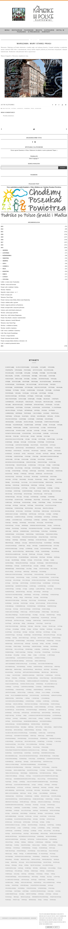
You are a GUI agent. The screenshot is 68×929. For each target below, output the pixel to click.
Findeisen (39, 684)
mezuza (27, 468)
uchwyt (56, 876)
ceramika (30, 623)
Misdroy (45, 491)
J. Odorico (35, 698)
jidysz (34, 545)
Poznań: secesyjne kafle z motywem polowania (12, 307)
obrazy (7, 436)
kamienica (20, 108)
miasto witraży (17, 551)
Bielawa (37, 508)
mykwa (22, 839)
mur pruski (35, 468)
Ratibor (7, 603)
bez (23, 623)
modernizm (17, 387)
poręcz (15, 436)
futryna (7, 807)
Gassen (38, 686)
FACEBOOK (29, 30)
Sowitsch (51, 462)
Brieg (52, 453)
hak (28, 629)
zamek (51, 479)
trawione (26, 646)
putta (19, 410)
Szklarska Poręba (10, 614)
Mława (38, 730)
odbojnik (41, 502)
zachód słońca (25, 565)
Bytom (29, 396)
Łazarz (7, 427)
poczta (52, 853)
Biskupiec (38, 669)
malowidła (47, 370)
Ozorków (40, 741)
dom (47, 465)
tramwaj (37, 479)
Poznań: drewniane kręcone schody (9, 338)
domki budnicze (37, 799)
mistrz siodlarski (55, 833)
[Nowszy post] (1, 129)
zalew (57, 891)
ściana (27, 407)
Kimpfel (57, 707)
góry (22, 629)
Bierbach (8, 669)
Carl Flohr (36, 413)
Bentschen (28, 508)
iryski (39, 813)
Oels (49, 525)
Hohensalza (9, 430)
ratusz (7, 505)
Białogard (8, 571)
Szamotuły (18, 499)
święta (29, 652)
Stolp (43, 410)
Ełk (27, 577)
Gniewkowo (19, 689)
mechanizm (34, 833)
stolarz (7, 646)
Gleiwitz (21, 419)
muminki (39, 836)
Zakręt (21, 781)
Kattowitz (45, 407)
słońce (45, 453)
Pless (35, 597)
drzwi (33, 375)
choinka (52, 793)
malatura (18, 468)
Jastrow (45, 701)
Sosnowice (35, 609)
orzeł (59, 845)
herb (49, 450)
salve (7, 470)
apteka (16, 416)
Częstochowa (33, 427)
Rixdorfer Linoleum (47, 753)
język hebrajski (10, 816)
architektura (6, 108)
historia (14, 108)
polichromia (56, 502)
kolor (41, 819)
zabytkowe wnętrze (21, 445)
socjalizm (51, 868)
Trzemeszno (32, 773)
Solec (15, 609)
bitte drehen (9, 790)
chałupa (38, 623)
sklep (33, 378)
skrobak (42, 868)
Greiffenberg (38, 689)
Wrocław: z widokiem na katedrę (9, 325)
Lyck (24, 589)
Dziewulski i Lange (10, 514)
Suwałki (7, 770)
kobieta (30, 398)
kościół (18, 476)
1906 (29, 655)
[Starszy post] (66, 129)
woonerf (20, 888)
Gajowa (15, 686)
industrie (23, 813)
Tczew (7, 537)
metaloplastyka (49, 635)
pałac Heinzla (41, 851)
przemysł (8, 643)
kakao (20, 816)
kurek (58, 825)
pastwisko (31, 851)
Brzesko (33, 571)
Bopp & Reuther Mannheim (30, 672)
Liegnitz (41, 393)
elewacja (21, 398)
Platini (19, 747)
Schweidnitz (25, 433)
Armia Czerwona (39, 660)
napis (33, 373)
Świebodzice (18, 508)
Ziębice (42, 450)
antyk (46, 784)
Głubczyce (54, 577)
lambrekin (8, 413)
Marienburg (9, 591)
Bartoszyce (47, 666)
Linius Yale (32, 718)
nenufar (52, 476)
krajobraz (40, 416)
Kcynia (50, 707)
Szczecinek (19, 534)
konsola (8, 822)
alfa (33, 784)
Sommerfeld (23, 531)
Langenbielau (16, 519)
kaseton (42, 816)
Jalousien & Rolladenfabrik (13, 701)
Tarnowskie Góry (51, 534)
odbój (54, 842)
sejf (41, 643)
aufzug (19, 787)
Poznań (26, 370)
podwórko (27, 108)
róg (20, 865)
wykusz (50, 888)
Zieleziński (53, 781)
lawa (32, 827)
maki (54, 548)
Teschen (25, 450)
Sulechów (8, 499)
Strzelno (36, 767)
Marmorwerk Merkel (30, 721)
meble (15, 442)
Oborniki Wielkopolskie (37, 525)
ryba (6, 865)
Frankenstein (43, 577)
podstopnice (39, 640)
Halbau (7, 580)
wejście (29, 505)
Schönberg (8, 761)
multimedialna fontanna (26, 836)
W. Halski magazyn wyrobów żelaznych (45, 776)
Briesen (25, 571)
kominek (8, 442)
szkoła (22, 505)
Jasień (38, 701)
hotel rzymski (54, 810)
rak (6, 862)
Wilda (33, 439)
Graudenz (48, 419)
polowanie (54, 856)
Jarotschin (23, 583)
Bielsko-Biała (17, 404)
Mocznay (8, 493)
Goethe (28, 689)
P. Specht (57, 741)
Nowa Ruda (8, 525)
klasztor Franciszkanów (22, 819)
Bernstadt (49, 482)
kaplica (28, 816)
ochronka (38, 842)
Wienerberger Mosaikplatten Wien (24, 779)
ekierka (38, 473)
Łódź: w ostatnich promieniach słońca (10, 343)
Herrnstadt (8, 698)
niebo (22, 842)
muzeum (34, 476)
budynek (41, 439)
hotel (34, 629)
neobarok (52, 839)
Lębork (44, 519)
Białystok (34, 445)
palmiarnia (42, 848)
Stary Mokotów (35, 761)
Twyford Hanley (45, 773)
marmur (26, 635)
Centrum (8, 456)
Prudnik (7, 450)
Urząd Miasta (43, 537)
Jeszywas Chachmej (30, 704)
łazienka (44, 649)
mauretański (36, 635)
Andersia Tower (39, 658)
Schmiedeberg (56, 528)
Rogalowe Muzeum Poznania (27, 755)
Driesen (33, 485)
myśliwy (30, 839)
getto (59, 626)
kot (23, 453)
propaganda (35, 859)
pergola (7, 853)
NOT (44, 730)
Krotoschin (8, 447)
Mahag (49, 589)
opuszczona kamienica (12, 554)
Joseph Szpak (54, 704)
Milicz (28, 591)
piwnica (31, 554)
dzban (33, 802)
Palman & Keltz (9, 744)
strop (26, 871)
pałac (24, 554)
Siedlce (7, 531)
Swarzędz (52, 531)
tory (52, 874)
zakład (50, 891)
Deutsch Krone (49, 574)
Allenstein (8, 407)
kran (24, 632)
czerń (36, 796)
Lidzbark (22, 718)
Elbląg (48, 485)
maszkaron (25, 502)
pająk (34, 848)
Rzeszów (40, 470)
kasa (35, 816)
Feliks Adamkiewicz (11, 684)
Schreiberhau (19, 606)
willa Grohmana (48, 882)
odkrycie (8, 845)
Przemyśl (54, 413)
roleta (41, 557)
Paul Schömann (31, 744)
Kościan (16, 712)
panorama (31, 442)
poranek (8, 859)
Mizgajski (47, 727)
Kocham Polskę (31, 709)
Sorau (7, 424)
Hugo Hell (25, 580)
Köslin (32, 459)
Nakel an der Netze (54, 519)
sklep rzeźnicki (44, 381)
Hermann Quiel (55, 695)
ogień (16, 845)
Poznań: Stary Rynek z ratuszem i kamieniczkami (13, 317)
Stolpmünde (41, 764)
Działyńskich (44, 678)
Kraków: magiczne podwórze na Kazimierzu (12, 305)
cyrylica (40, 465)
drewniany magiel (10, 802)
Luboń (47, 718)
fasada (27, 804)
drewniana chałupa (35, 542)
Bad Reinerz (20, 666)
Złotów (7, 623)
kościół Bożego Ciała (11, 825)
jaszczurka (48, 813)
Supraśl (43, 531)
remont (13, 862)
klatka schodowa (21, 367)
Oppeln (50, 430)
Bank (28, 666)
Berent (57, 666)
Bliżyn (46, 669)
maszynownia (16, 833)
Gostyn (24, 488)
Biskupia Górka (47, 508)
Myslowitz (17, 493)
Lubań (17, 589)
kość (23, 825)
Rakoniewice (17, 753)
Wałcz (41, 614)
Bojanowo (8, 672)
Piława (48, 744)
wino (58, 882)
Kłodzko (37, 422)
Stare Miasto (9, 465)
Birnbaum (17, 669)
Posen (41, 373)
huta (6, 813)
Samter (42, 496)
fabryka (7, 502)
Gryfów (47, 689)
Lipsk (39, 718)
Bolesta (17, 672)
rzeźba (56, 557)
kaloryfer (8, 468)
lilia (35, 548)
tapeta (24, 470)
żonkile (52, 899)
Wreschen (49, 470)
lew (44, 424)
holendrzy (43, 810)
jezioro (49, 629)
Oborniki (27, 594)
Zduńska (8, 620)
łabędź (36, 649)
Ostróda (8, 597)
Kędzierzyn (8, 586)
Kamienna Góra (19, 517)
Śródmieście (9, 568)
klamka (16, 453)
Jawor (55, 514)
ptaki (38, 398)
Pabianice (27, 597)
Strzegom (45, 612)
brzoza (22, 793)
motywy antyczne (43, 637)
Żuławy (37, 652)
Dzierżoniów (17, 456)
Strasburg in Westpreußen (13, 767)
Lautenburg (56, 715)
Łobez (42, 565)
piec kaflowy (30, 384)
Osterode (44, 594)
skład (47, 643)
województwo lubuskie (38, 885)
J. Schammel (44, 698)
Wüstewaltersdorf (22, 617)
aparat (54, 784)
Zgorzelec (31, 465)
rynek (14, 505)
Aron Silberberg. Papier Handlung (15, 663)
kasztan (7, 632)
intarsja (31, 813)
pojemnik (35, 856)
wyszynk (8, 891)
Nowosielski (21, 738)
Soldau (7, 609)
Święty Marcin (19, 652)
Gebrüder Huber (48, 686)
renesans (33, 557)
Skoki (25, 761)
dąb (60, 499)
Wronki (30, 540)
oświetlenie (55, 637)
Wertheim (27, 499)
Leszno (36, 430)
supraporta (15, 470)
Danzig (25, 393)
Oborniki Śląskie (54, 738)
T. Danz (42, 770)
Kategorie (49, 30)
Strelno (27, 767)
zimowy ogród (30, 894)
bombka (53, 790)
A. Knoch (41, 655)
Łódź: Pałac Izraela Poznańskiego (9, 333)
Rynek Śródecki (44, 755)
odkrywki (45, 468)
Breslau (17, 378)
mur (33, 502)
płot (56, 416)
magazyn (46, 830)
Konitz (29, 517)
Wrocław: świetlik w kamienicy (9, 328)
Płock (25, 496)
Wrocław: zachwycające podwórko (9, 312)
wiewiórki (53, 646)
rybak (13, 865)
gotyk (7, 629)
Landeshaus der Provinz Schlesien (39, 715)
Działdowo (19, 577)
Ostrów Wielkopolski (50, 422)
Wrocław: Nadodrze (6, 289)
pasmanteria (20, 851)
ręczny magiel (35, 865)
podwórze (8, 393)
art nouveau (42, 384)
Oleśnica (56, 525)
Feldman (52, 681)
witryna (32, 470)
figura (35, 804)
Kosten (50, 709)
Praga (33, 108)
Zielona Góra (9, 410)
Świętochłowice (55, 897)
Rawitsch (23, 603)
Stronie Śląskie (33, 612)
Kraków (24, 381)
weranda (50, 879)
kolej (34, 819)
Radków (7, 753)
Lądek (31, 589)
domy (56, 799)
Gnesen (27, 456)
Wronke (22, 540)
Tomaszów (15, 537)
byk (34, 793)
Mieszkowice (19, 591)
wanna (33, 879)
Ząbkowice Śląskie (48, 620)
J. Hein (26, 698)
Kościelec (25, 712)
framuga (51, 626)
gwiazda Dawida (10, 545)
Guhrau (29, 692)
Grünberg (27, 410)
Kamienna (8, 517)
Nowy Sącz (47, 493)
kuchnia (46, 632)
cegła (24, 542)
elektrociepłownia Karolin (13, 804)
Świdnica (16, 427)
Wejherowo (50, 614)
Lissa (26, 439)
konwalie (26, 822)
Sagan (46, 528)
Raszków (35, 753)
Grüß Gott (20, 692)
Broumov (53, 672)
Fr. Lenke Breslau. (50, 684)
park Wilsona (9, 851)
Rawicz (15, 603)
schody (51, 375)
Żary (24, 427)
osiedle (7, 848)
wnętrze (7, 370)
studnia (48, 404)
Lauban (50, 586)
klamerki (8, 819)
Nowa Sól (40, 459)
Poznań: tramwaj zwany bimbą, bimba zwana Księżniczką (15, 300)
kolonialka (47, 473)
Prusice (23, 600)
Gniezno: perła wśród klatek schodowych (11, 310)
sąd (51, 560)
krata (31, 632)
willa (7, 404)
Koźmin (54, 517)
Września (58, 470)
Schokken (22, 758)
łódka (49, 565)
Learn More (49, 927)
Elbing (41, 485)
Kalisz (45, 413)
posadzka (8, 373)
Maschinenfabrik (45, 721)
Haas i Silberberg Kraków (18, 695)
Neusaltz (30, 522)
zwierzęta (8, 508)
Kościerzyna (35, 712)
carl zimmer (42, 793)
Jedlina (7, 704)
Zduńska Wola (18, 620)
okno (49, 393)
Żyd (35, 568)
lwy (39, 830)
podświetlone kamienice (22, 856)
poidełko (49, 640)
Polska (57, 447)
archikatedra (9, 787)
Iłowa (7, 583)
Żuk (39, 899)
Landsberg (8, 401)
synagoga (37, 560)
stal (59, 868)
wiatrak (39, 563)
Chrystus (39, 675)
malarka (55, 830)
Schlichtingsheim (10, 758)
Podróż (49, 459)
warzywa (41, 879)
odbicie (47, 842)
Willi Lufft (41, 779)
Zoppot (37, 424)
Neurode (22, 522)
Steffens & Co (47, 761)
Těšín (54, 773)
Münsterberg (30, 447)
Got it (56, 927)
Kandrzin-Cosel (35, 583)
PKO (15, 597)
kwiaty (18, 373)
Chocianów (27, 574)
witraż (50, 367)
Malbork (57, 589)
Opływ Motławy (29, 741)
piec (22, 390)
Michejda (44, 724)
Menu (7, 30)
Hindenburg (51, 427)
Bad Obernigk (9, 666)
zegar (21, 894)
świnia (24, 899)
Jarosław (8, 459)
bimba (17, 542)
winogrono (38, 505)
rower (49, 557)
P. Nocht (48, 741)
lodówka (8, 830)
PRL (20, 597)
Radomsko (34, 496)
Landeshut (41, 586)
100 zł (22, 655)
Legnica (33, 393)
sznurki (30, 874)
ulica (55, 404)
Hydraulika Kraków (38, 580)
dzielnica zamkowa (43, 802)
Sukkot (53, 767)
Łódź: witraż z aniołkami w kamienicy (10, 330)
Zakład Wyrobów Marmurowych (37, 781)
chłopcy (47, 623)
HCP (6, 695)
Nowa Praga (37, 493)
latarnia (25, 827)
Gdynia (52, 445)
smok (22, 560)
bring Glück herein (11, 793)
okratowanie (25, 845)
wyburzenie (41, 888)
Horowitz (18, 698)
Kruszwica (55, 712)
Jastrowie (54, 701)
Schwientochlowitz (52, 758)
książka (41, 825)
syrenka (8, 874)
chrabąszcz (8, 796)
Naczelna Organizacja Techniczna (15, 732)
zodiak (40, 894)
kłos (53, 632)
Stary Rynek (34, 531)
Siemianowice (30, 462)
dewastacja (44, 796)
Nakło (7, 522)
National (8, 735)
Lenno (14, 718)
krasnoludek (32, 825)
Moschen (36, 591)
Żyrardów (45, 652)
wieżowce (8, 649)
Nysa (16, 525)
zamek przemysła (10, 894)
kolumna (16, 632)
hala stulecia (25, 810)
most (13, 637)
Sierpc (15, 531)
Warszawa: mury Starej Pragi (8, 323)
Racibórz (50, 600)
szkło (17, 393)
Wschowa (34, 450)
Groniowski (40, 488)
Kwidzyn (16, 491)
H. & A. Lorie (45, 692)
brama (58, 387)
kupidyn (50, 825)
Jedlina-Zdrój (17, 704)
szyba (45, 560)
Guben (49, 488)
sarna (20, 868)
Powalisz (44, 747)
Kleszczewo (19, 709)
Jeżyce (16, 459)
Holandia (16, 580)
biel (56, 787)
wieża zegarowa (25, 882)
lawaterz (40, 827)
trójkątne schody (20, 563)
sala (6, 560)
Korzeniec (42, 709)
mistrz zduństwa (10, 836)
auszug (27, 787)
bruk (15, 473)
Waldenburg (17, 424)
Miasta (39, 30)
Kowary (46, 517)
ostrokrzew (25, 848)
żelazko (7, 655)
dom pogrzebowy (24, 799)
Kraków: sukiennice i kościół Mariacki (10, 320)
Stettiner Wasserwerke (27, 764)
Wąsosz (7, 781)
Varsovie (52, 537)
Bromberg (56, 381)
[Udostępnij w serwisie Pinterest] (65, 105)
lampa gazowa (9, 827)
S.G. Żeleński (55, 407)
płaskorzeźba (23, 557)
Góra (37, 692)
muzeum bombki (50, 836)
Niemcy (32, 735)
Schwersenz (30, 606)
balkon (24, 416)
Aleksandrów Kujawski (24, 658)
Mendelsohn (35, 724)
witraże (17, 370)
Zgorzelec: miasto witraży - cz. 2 (9, 292)
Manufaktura (16, 721)
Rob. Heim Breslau (10, 755)
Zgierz (28, 620)
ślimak (7, 899)
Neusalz (39, 522)
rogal (21, 862)
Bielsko (45, 398)
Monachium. (17, 730)
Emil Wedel (8, 681)
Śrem (6, 482)
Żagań (28, 568)
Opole (43, 430)
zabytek (16, 891)
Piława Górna (9, 747)
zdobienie (28, 649)
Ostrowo (48, 447)
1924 (34, 655)
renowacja (24, 436)
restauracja (18, 643)
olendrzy (51, 845)
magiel (19, 635)
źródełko (32, 899)
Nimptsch (49, 735)
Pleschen (14, 528)
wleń (6, 885)
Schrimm (50, 496)
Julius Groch (9, 707)
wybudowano (31, 888)
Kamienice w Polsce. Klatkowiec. (21, 918)
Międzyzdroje (55, 491)
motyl (32, 637)
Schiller (54, 755)
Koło (57, 709)
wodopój (14, 885)
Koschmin (37, 517)
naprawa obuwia (41, 839)
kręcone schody (39, 387)
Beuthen (21, 396)
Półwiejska (41, 600)
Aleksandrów (9, 658)
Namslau (41, 732)
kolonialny (9, 476)
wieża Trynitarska (50, 563)
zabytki (24, 891)
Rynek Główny (51, 603)
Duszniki (21, 678)
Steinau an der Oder (11, 764)
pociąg (39, 554)
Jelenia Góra (27, 422)
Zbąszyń (36, 499)
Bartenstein (37, 666)
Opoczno (35, 594)
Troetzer (23, 773)
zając (35, 565)
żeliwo (47, 390)
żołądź (16, 655)
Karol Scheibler (39, 707)
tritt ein (34, 876)
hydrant (14, 813)
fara (43, 626)
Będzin (7, 485)
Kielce (29, 430)
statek (54, 643)
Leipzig (7, 718)
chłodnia (19, 796)
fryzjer (55, 542)
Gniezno (38, 419)
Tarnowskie (39, 534)
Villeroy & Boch (24, 614)
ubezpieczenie (36, 646)
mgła (58, 635)
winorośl (8, 565)
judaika (39, 390)
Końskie (7, 712)
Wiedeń (14, 540)
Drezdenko (24, 485)
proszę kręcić (46, 859)
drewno (33, 381)
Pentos (41, 744)
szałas (16, 874)
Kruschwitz (45, 712)
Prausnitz (43, 597)
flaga (42, 804)
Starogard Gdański (11, 612)
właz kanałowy (50, 505)
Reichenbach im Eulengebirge (14, 462)
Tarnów (7, 416)
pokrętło (44, 856)
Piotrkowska (9, 496)
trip (45, 479)
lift (48, 827)
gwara (16, 810)
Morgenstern (29, 730)
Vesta (27, 776)
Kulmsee (7, 491)
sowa (29, 560)
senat (34, 868)
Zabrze (45, 433)
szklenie (22, 479)
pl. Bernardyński (30, 853)
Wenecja (7, 779)
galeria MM (25, 807)
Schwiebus (40, 758)
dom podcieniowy (10, 799)
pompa (46, 554)
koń (47, 822)
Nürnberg (43, 738)
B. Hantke (32, 663)
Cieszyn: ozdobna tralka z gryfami (9, 302)
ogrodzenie (44, 551)
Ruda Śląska (40, 603)
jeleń (56, 813)
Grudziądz (8, 422)
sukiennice (49, 871)
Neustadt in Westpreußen (13, 594)
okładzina (54, 551)
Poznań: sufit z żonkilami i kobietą (9, 287)
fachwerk (47, 542)
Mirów (30, 727)
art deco (15, 623)
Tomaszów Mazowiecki (28, 537)
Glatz (42, 427)
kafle (41, 367)
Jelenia (18, 422)
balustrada (50, 373)
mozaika (30, 453)
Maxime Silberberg (22, 724)
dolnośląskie (55, 796)
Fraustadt (43, 445)
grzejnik (8, 810)
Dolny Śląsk (9, 577)
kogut (56, 545)
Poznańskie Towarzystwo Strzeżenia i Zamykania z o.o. (21, 750)
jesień (41, 629)
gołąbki (15, 629)
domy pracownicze (11, 626)
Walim (34, 614)
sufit (16, 375)
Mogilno (8, 730)
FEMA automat (19, 681)
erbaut (37, 626)
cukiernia (28, 796)
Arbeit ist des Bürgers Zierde (14, 660)
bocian (36, 790)
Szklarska (54, 612)
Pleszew (23, 528)
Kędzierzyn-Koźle (20, 586)
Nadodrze (32, 732)
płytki (15, 390)
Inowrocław (19, 430)
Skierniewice (51, 606)
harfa (35, 810)
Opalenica (18, 741)
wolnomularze (10, 888)
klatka (59, 439)
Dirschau (44, 511)
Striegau (23, 612)
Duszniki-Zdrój (32, 678)
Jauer (48, 514)
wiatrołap (8, 882)
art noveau (36, 370)
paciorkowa (9, 640)
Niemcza (40, 735)
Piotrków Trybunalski (12, 433)
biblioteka (8, 542)
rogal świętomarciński (33, 862)
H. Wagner (55, 692)
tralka (37, 401)
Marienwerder (26, 491)
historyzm (50, 439)
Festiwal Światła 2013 (26, 684)
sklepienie (15, 560)
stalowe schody (10, 419)
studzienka (49, 442)
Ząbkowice (36, 620)
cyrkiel (22, 473)
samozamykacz (10, 868)
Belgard (53, 568)
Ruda (31, 603)
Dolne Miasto (55, 511)
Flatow (34, 577)
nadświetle (43, 476)
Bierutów (58, 482)
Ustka (21, 776)
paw (48, 502)
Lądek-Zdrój (39, 589)
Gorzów (54, 398)
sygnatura (8, 445)
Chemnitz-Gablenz (27, 675)
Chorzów (27, 404)
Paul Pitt (20, 744)
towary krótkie (10, 876)
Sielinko (17, 761)
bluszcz (28, 790)
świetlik (26, 413)
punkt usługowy (10, 557)
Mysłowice (27, 493)
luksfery (17, 830)
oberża (30, 842)
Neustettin (48, 522)
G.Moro (7, 686)
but (29, 793)
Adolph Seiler (43, 568)
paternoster (19, 640)
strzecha (33, 871)
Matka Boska (9, 724)
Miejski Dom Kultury (11, 727)
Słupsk (51, 410)
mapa (6, 833)
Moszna (44, 591)
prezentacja (24, 859)
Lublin (57, 401)
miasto (7, 551)
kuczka (26, 476)
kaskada (51, 816)
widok (45, 646)
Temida (58, 770)
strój (41, 871)
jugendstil (25, 375)
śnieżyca (15, 899)
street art (17, 646)
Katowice (35, 407)
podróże (40, 442)
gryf (31, 416)
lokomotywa (9, 635)
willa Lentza (18, 649)
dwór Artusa (24, 802)
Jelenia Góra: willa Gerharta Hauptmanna (11, 315)
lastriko (28, 548)
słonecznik (8, 563)
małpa (25, 833)
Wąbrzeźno (34, 617)
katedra (7, 453)
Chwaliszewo (38, 574)
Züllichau (45, 499)
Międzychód (57, 727)
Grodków (23, 514)
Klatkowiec (8, 384)
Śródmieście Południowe (39, 897)
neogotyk (8, 842)
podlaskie (30, 640)
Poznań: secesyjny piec (6, 294)
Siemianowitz (42, 462)
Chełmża (15, 485)
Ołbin (7, 528)
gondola (49, 807)
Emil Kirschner (55, 678)
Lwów (7, 721)
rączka (34, 643)
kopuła (34, 822)
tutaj (27, 56)
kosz (41, 822)
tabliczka (28, 401)
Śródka (53, 649)
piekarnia (54, 468)
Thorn (7, 390)
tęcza (48, 876)
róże (25, 865)
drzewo (22, 626)
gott (57, 807)
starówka (8, 871)
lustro (33, 830)
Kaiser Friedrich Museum (23, 707)
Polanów (27, 747)
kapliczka (53, 433)
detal (26, 373)
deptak (30, 473)
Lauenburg (27, 519)
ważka (32, 563)
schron (27, 868)
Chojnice (27, 511)
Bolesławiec (9, 511)
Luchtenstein (56, 718)
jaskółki (56, 450)
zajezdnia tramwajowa (37, 891)
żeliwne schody (10, 396)
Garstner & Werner (26, 686)
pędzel (56, 859)
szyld (37, 453)
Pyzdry (51, 750)
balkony (8, 473)
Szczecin (7, 387)
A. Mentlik (50, 655)
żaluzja (23, 482)
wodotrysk (23, 885)
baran (43, 787)
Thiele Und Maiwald (11, 773)
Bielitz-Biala (47, 401)
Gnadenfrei (8, 689)
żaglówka (55, 652)
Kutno (18, 715)
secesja (33, 367)
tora (46, 874)
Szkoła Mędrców (19, 770)
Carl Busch (15, 675)
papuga (51, 848)
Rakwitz (27, 753)
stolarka (19, 401)
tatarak (38, 874)
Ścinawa (7, 897)
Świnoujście (19, 568)
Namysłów (50, 732)
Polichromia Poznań (35, 528)
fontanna (50, 804)
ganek (34, 807)
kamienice (30, 390)
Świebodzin (8, 652)
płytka (51, 424)
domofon (48, 799)
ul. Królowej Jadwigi (11, 879)
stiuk (58, 424)
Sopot (36, 410)
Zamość (50, 540)
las (18, 827)
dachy (53, 499)
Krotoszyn (19, 447)
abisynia (8, 784)
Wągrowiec (44, 617)
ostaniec (15, 848)
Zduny (53, 617)
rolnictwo (46, 862)
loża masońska (45, 548)
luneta (25, 830)
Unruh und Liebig (10, 776)
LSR (24, 715)
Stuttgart (45, 767)
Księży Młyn (9, 715)
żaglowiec (15, 482)
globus (41, 807)
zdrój (58, 479)
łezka (55, 894)
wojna (50, 885)
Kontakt (46, 32)
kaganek (57, 629)
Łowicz (48, 894)
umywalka (24, 879)
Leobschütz (8, 589)
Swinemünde (9, 534)
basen (50, 787)
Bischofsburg (27, 669)
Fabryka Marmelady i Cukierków (37, 681)
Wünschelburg (51, 779)
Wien (58, 614)
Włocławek (36, 433)
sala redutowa (47, 865)
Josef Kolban (43, 704)
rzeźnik (18, 413)
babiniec (35, 787)
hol (28, 545)
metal (49, 416)
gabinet (16, 807)
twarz (42, 876)
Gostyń (31, 488)
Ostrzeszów (53, 594)
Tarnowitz (29, 534)
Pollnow (35, 747)
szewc (23, 874)
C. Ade (7, 675)
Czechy (57, 675)
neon (16, 842)
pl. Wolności (42, 853)
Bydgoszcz (15, 381)
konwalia (17, 822)
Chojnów (36, 511)
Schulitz (31, 758)
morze (7, 637)
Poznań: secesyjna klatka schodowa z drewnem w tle (14, 341)
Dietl (6, 678)
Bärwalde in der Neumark (13, 574)
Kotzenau (55, 583)
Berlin (38, 436)
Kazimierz (46, 583)
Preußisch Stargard (11, 600)
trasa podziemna (23, 876)
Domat (14, 678)
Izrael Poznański (53, 580)
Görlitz (34, 456)
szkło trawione (10, 398)
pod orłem (8, 856)
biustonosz (19, 790)
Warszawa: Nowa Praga (7, 297)
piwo (20, 853)
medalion (43, 833)
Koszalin (24, 459)
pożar (15, 859)
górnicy (21, 545)
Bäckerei (42, 571)
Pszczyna (32, 600)
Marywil (36, 491)
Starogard (45, 609)
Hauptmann (44, 695)
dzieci (29, 626)
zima (32, 436)
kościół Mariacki (10, 548)
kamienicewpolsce (44, 545)
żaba (45, 899)
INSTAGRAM (17, 30)
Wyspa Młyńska (40, 540)
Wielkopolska (20, 465)
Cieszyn (46, 436)
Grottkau (32, 514)
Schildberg (8, 606)
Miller (23, 727)
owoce (7, 479)
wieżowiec (37, 882)
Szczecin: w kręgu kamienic (8, 335)
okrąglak (35, 845)
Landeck (32, 586)
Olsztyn (18, 407)
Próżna (43, 750)
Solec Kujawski (24, 609)
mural (23, 442)
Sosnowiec (17, 450)
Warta (7, 540)
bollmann (45, 790)
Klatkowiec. (9, 709)
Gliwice (30, 419)
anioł (39, 784)
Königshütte (38, 404)
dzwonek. (56, 802)
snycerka (28, 387)
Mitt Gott (38, 727)
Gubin (56, 488)
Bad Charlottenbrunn (45, 663)
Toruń (52, 384)
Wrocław (42, 375)
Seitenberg (41, 606)
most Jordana (23, 637)
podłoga (38, 396)
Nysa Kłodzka (32, 738)
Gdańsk (55, 390)
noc (37, 551)
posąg (57, 640)
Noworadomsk (9, 738)
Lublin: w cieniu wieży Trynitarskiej (10, 282)
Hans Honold (34, 695)
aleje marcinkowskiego (21, 784)
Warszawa (38, 108)
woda (16, 565)
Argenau (28, 660)
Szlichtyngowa (31, 770)
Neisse (14, 522)
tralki (30, 479)
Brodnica (44, 672)
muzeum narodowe (11, 839)
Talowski (50, 770)
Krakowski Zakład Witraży (13, 439)
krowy (38, 632)
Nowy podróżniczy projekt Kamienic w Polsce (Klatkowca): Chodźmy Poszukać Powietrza (34, 187)
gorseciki (55, 465)
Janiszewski (29, 701)
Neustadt (40, 447)
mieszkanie (29, 551)
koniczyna (50, 819)
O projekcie (34, 32)
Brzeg (58, 453)
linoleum (55, 827)
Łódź (6, 381)
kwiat (26, 378)
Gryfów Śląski (9, 692)
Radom (46, 396)
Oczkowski (8, 741)
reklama (8, 375)
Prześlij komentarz (8, 115)
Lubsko (36, 519)
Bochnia (17, 571)
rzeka (27, 643)
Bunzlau (18, 511)
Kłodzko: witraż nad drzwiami (8, 284)
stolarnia (18, 871)
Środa (15, 897)
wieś (16, 882)
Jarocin (14, 583)
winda (53, 378)
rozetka (55, 862)
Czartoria (48, 675)
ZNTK (14, 781)
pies (15, 853)
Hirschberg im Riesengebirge (48, 456)
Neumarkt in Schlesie (20, 735)
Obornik (24, 525)
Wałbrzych (27, 424)
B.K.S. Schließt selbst (35, 482)
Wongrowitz (9, 617)
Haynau (40, 514)
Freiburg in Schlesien (11, 488)
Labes (7, 519)
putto (14, 479)
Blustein (53, 669)
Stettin (50, 387)
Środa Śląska (25, 897)
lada (20, 548)
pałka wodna (53, 851)
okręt (43, 845)
